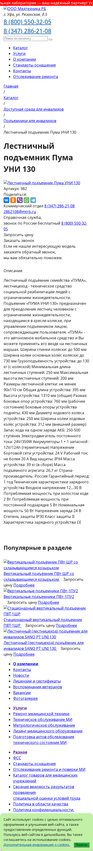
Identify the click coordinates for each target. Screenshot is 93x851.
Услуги (19, 53)
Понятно (82, 845)
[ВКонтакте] (6, 200)
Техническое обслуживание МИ (42, 719)
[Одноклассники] (13, 200)
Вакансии (22, 692)
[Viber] (20, 200)
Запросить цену (18, 234)
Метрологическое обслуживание (44, 725)
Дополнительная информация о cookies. (37, 844)
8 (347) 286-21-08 (27, 31)
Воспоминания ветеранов (37, 686)
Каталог (20, 47)
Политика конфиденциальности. (43, 809)
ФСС (17, 758)
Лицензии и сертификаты (37, 681)
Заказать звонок (19, 240)
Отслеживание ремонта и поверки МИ (49, 769)
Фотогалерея (25, 698)
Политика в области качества (40, 804)
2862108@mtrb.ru (20, 211)
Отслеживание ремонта (35, 76)
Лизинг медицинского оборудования (48, 731)
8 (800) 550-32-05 (27, 22)
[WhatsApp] (26, 200)
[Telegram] (33, 200)
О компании (24, 59)
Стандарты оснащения (34, 65)
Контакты (22, 70)
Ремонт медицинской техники (41, 713)
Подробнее (24, 585)
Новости (21, 675)
